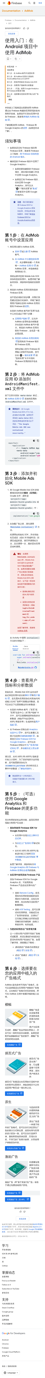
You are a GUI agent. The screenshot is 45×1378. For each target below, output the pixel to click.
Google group (7, 1312)
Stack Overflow (8, 1308)
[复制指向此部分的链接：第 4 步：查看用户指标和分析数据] (35, 685)
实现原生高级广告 (14, 1148)
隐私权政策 (12, 1366)
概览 (19, 950)
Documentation (11, 10)
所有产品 (5, 1356)
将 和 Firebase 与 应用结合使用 (24, 867)
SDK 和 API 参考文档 (10, 1254)
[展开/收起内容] (16, 66)
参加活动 (5, 1293)
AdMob (28, 10)
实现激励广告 (12, 1193)
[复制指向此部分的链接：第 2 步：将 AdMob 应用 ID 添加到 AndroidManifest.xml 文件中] (26, 388)
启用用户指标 (21, 318)
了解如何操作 (25, 768)
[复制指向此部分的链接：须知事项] (23, 141)
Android (5, 1340)
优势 (25, 128)
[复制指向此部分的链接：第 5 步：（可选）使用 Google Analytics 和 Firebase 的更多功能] (11, 813)
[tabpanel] (25, 661)
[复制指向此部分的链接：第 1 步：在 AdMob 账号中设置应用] (35, 240)
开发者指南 (6, 1250)
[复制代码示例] (38, 441)
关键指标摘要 (26, 736)
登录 (40, 3)
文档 (22, 631)
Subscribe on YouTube (10, 1289)
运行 (10, 23)
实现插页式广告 (13, 1093)
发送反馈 (11, 34)
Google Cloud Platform (11, 1352)
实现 (27, 950)
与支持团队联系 (8, 1304)
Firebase (8, 20)
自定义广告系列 (24, 843)
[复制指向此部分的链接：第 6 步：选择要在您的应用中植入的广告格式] (23, 978)
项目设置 (28, 355)
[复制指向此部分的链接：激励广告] (20, 1156)
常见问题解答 (7, 1324)
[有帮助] (24, 28)
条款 (4, 1366)
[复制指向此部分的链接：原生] (14, 1102)
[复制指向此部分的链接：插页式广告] (23, 1053)
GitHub (5, 1266)
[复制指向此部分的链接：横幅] (14, 1004)
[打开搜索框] (29, 3)
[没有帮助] (28, 28)
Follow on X (6, 1285)
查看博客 (5, 1277)
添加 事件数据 (26, 857)
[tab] (15, 647)
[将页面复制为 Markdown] (16, 59)
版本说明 (5, 1316)
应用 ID (26, 265)
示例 (4, 1258)
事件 (27, 695)
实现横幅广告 (12, 1045)
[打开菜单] (4, 3)
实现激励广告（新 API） (16, 1199)
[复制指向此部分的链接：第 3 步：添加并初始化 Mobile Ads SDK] (15, 483)
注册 (26, 251)
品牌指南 (5, 1320)
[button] (15, 647)
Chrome (5, 1344)
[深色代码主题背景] (34, 441)
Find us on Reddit (9, 1281)
